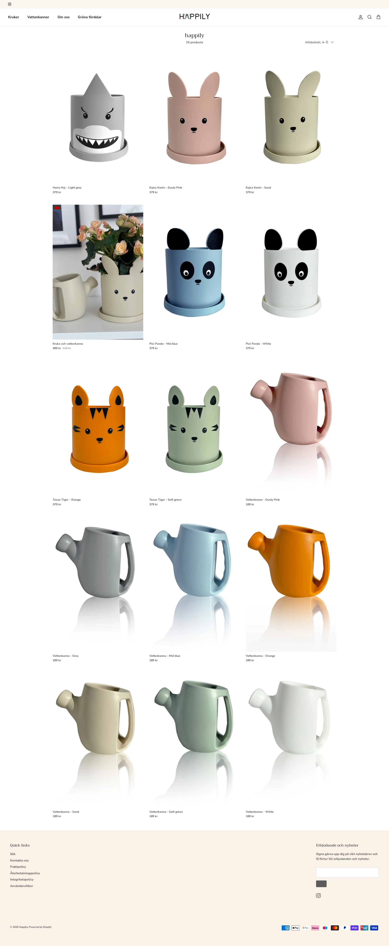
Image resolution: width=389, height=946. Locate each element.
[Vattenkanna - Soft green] (194, 740)
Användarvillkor (21, 886)
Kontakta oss (19, 860)
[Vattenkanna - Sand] (98, 740)
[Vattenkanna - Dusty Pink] (291, 428)
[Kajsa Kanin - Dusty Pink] (194, 116)
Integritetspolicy (21, 879)
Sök (12, 854)
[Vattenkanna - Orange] (291, 584)
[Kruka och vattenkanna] (98, 272)
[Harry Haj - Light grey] (98, 116)
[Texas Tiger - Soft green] (194, 428)
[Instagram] (9, 4)
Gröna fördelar (90, 17)
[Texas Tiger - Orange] (98, 428)
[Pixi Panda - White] (291, 272)
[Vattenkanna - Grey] (98, 584)
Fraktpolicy (18, 867)
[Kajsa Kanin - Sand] (291, 116)
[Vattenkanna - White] (291, 740)
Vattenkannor (38, 17)
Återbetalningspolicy (25, 873)
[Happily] (194, 17)
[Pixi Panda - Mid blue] (194, 272)
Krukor (13, 17)
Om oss (63, 17)
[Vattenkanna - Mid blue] (194, 584)
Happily (23, 927)
